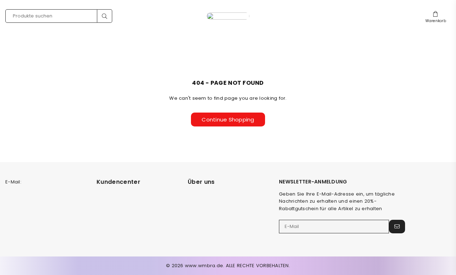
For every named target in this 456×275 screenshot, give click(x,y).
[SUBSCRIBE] (397, 226)
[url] (228, 16)
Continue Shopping (228, 119)
